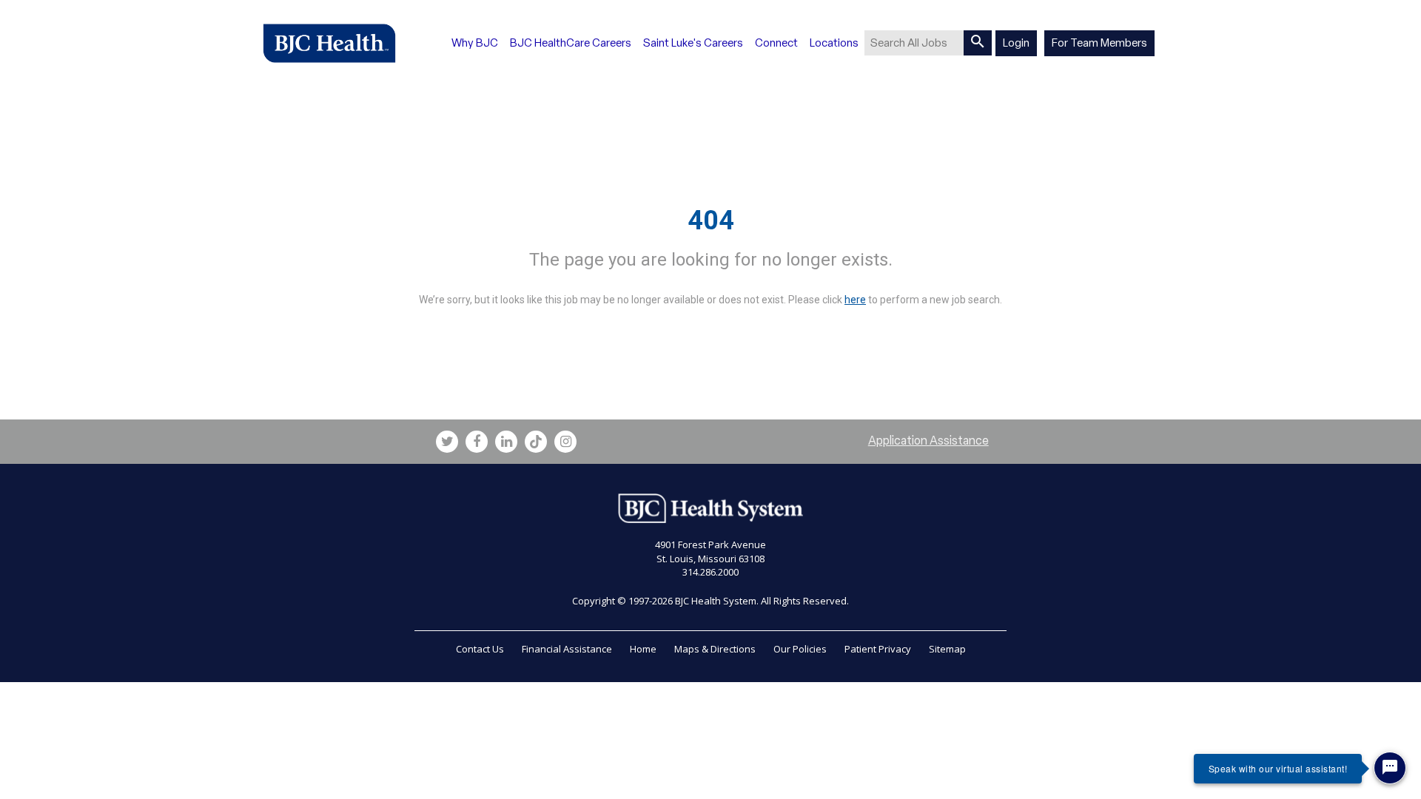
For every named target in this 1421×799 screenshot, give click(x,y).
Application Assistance (928, 441)
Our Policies (800, 648)
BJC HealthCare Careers (570, 43)
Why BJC (474, 43)
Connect (776, 43)
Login (1016, 43)
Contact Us (480, 648)
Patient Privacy (877, 648)
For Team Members (1099, 43)
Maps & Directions (715, 648)
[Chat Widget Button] (1390, 768)
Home (643, 648)
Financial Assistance (567, 648)
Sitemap (947, 648)
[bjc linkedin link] (506, 442)
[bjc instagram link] (565, 442)
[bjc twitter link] (447, 442)
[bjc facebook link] (477, 442)
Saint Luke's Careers (693, 43)
